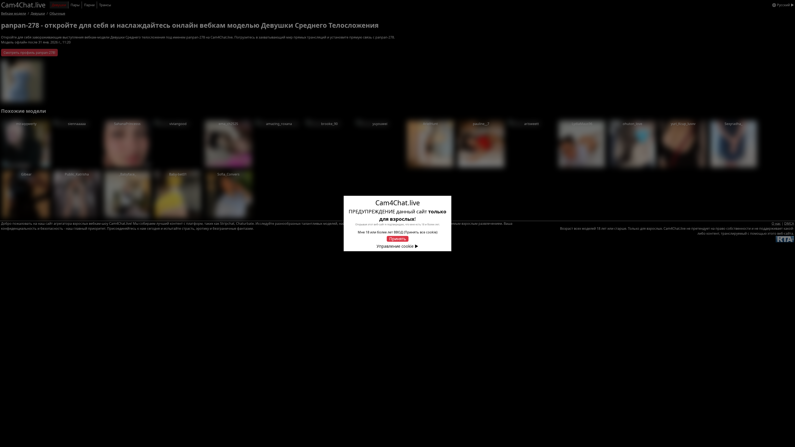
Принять (397, 239)
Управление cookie (395, 246)
